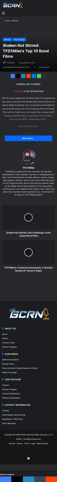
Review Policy (8, 364)
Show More (27, 138)
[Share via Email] (44, 76)
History (5, 338)
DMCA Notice (42, 443)
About (4, 334)
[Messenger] (34, 76)
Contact (5, 410)
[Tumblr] (40, 479)
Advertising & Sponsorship (13, 415)
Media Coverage (9, 372)
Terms (26, 443)
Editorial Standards (10, 360)
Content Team (8, 343)
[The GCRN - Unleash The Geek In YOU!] (12, 5)
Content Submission (11, 394)
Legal (33, 443)
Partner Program (9, 347)
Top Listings (19, 39)
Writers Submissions (11, 398)
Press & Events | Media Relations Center (20, 368)
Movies (15, 21)
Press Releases (9, 423)
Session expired (7, 474)
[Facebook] (13, 76)
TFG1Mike (10, 63)
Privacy (20, 443)
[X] (18, 76)
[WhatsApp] (39, 76)
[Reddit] (28, 76)
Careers (5, 385)
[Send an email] (15, 63)
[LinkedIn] (23, 76)
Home (7, 21)
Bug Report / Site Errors (12, 419)
